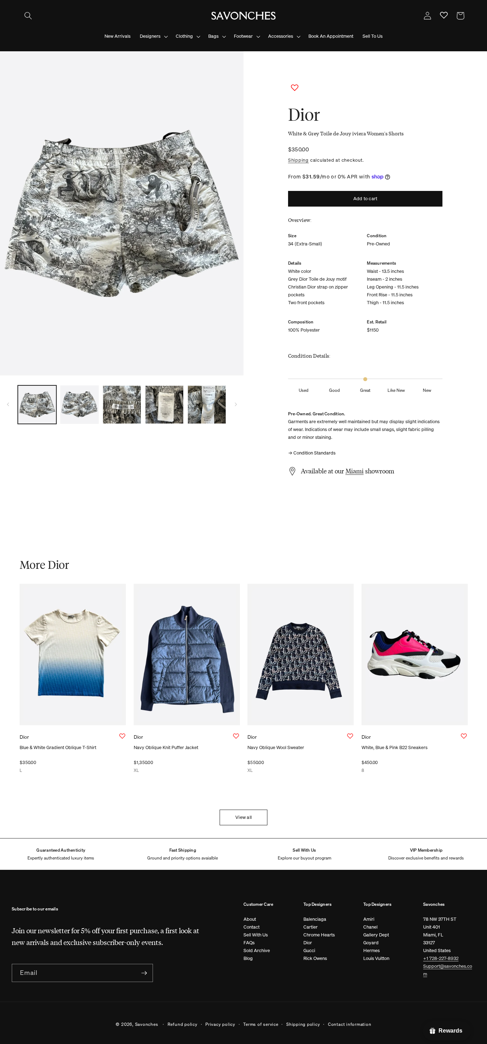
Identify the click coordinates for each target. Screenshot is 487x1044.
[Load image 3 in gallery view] (122, 404)
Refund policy (183, 1024)
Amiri (368, 919)
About (250, 919)
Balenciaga (314, 919)
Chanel (370, 927)
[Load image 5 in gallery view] (207, 404)
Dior (307, 943)
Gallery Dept (376, 935)
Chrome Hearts (319, 935)
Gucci (309, 950)
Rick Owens (315, 958)
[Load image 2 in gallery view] (79, 404)
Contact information (349, 1024)
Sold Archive (257, 950)
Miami (354, 471)
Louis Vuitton (376, 958)
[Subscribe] (144, 973)
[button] (28, 15)
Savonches (146, 1024)
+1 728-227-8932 (440, 958)
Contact (252, 927)
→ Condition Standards (311, 453)
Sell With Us (256, 935)
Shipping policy (303, 1024)
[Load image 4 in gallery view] (164, 404)
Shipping (298, 160)
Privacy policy (220, 1024)
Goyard (371, 943)
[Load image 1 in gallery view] (37, 404)
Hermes (371, 950)
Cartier (310, 927)
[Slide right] (236, 404)
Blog (248, 958)
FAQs (249, 943)
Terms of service (260, 1024)
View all (243, 817)
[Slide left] (8, 404)
